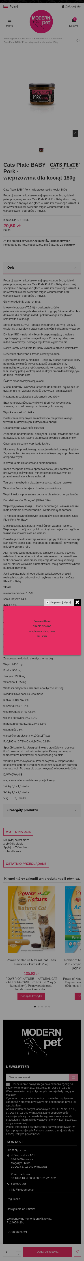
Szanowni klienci (42, 621)
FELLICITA (42, 636)
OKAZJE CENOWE (42, 626)
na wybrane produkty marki (42, 631)
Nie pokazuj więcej (60, 602)
